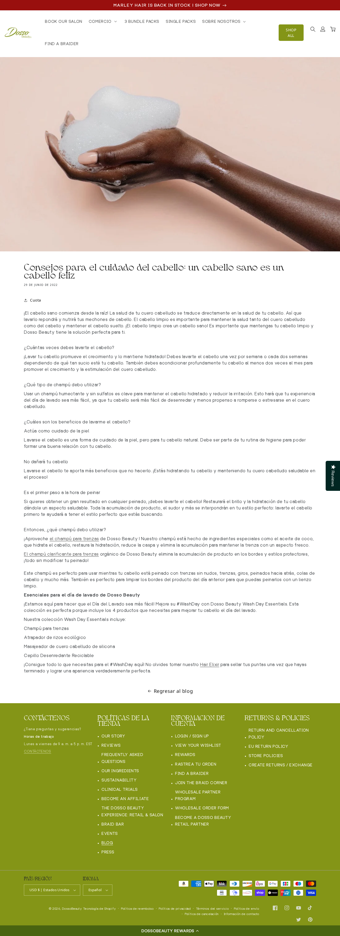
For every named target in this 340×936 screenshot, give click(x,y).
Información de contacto (241, 914)
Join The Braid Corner (201, 782)
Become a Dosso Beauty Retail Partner (203, 820)
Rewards (185, 754)
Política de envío (246, 909)
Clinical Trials (119, 789)
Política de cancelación (202, 914)
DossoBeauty (72, 909)
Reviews (111, 745)
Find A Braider (192, 773)
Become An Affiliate (125, 798)
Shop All (291, 32)
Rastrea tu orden (195, 764)
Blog (107, 842)
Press (107, 852)
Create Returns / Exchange (281, 765)
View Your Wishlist (198, 745)
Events (109, 833)
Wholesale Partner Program (197, 795)
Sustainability (119, 780)
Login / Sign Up (192, 736)
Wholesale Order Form (202, 808)
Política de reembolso (137, 909)
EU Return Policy (268, 746)
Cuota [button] (35, 300)
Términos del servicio (212, 909)
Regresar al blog (173, 691)
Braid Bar (112, 824)
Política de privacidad (174, 909)
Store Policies (266, 755)
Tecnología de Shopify (99, 909)
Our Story (113, 736)
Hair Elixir (209, 664)
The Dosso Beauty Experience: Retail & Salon (132, 811)
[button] (170, 930)
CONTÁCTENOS (37, 751)
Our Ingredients (120, 770)
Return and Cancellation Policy (279, 733)
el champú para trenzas (74, 538)
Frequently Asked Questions (122, 757)
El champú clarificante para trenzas (61, 554)
